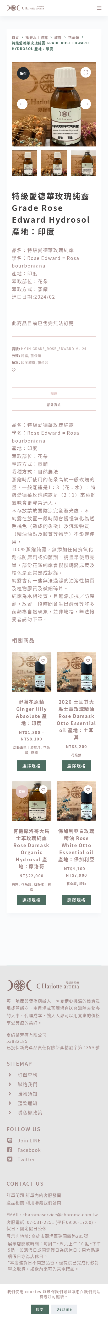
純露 (24, 355)
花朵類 (35, 355)
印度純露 (28, 362)
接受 (40, 1309)
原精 (34, 752)
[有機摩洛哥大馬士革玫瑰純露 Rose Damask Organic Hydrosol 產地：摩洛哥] (31, 801)
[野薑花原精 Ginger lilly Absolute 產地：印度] (31, 672)
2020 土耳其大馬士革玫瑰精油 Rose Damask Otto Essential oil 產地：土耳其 (76, 719)
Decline (64, 1309)
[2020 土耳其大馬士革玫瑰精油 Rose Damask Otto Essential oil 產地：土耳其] (76, 672)
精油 (82, 883)
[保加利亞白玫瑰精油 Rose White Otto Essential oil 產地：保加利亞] (76, 801)
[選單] (99, 8)
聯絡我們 (43, 1202)
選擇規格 (31, 765)
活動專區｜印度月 (27, 747)
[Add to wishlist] (13, 370)
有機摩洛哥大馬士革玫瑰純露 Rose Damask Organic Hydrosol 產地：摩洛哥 (31, 848)
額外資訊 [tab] (54, 404)
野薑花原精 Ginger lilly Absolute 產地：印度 (31, 712)
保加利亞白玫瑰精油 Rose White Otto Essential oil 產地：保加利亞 (76, 845)
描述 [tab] (54, 393)
